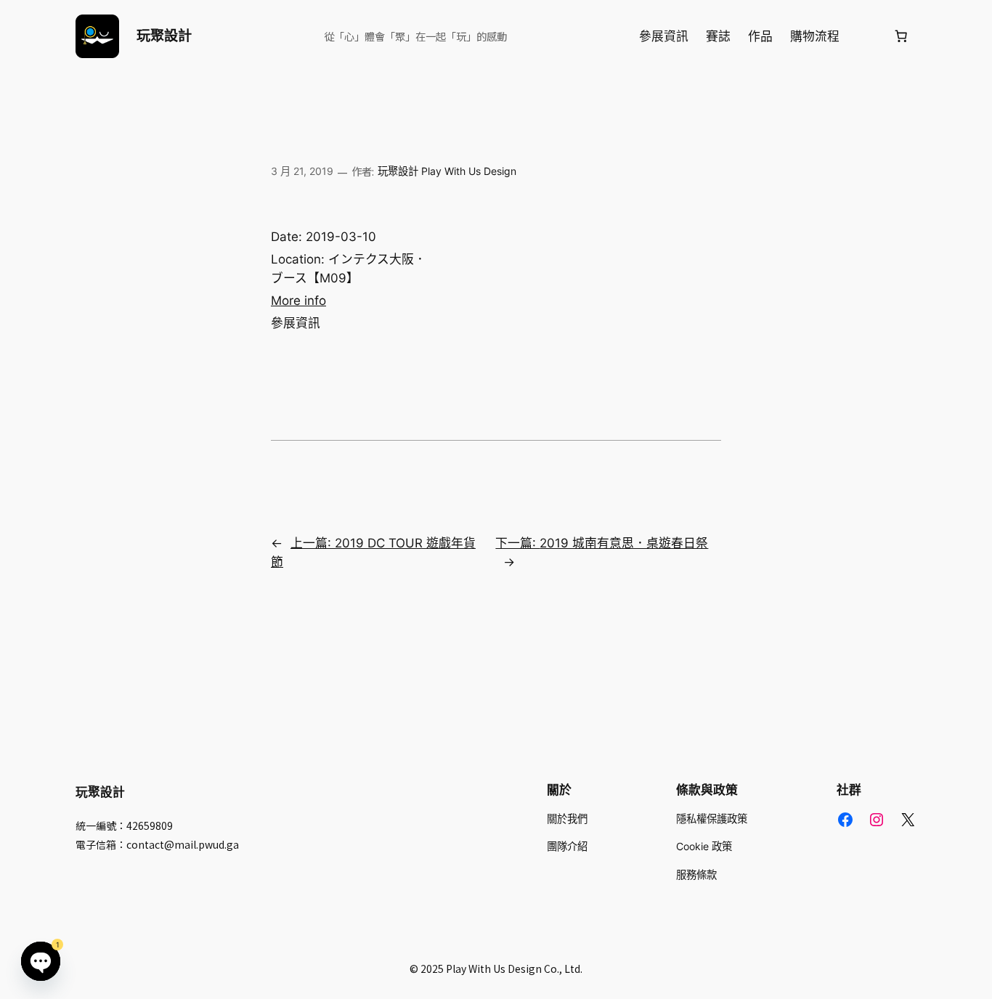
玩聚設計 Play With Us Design (447, 171)
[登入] (866, 36)
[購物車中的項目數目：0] (901, 36)
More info (298, 300)
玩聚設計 (164, 35)
